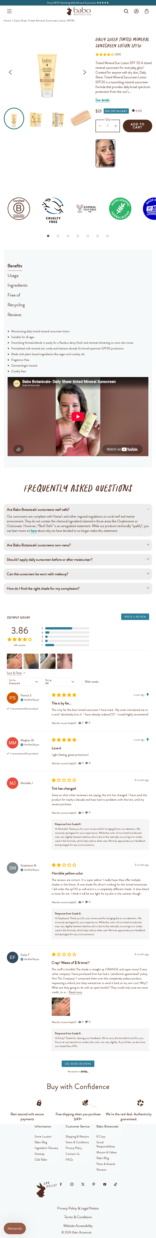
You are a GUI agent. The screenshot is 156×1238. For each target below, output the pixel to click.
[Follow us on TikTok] (115, 1184)
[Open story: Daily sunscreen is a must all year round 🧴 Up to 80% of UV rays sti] (105, 153)
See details (103, 100)
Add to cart (138, 126)
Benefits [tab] (15, 266)
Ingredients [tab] (18, 285)
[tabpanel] (78, 392)
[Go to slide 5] (87, 236)
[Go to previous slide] (10, 72)
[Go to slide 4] (78, 236)
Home (7, 20)
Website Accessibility (78, 1225)
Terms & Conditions (78, 1217)
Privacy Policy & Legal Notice (78, 1208)
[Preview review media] (14, 661)
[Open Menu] (9, 11)
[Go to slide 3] (68, 236)
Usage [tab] (13, 275)
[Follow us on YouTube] (104, 1184)
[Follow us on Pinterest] (93, 1184)
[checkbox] (96, 681)
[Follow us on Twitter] (82, 1184)
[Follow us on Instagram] (71, 1184)
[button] (14, 118)
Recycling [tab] (16, 305)
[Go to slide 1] (48, 236)
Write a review (135, 617)
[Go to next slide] (84, 72)
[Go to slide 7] (107, 236)
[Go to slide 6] (97, 236)
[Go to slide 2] (58, 236)
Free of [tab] (14, 295)
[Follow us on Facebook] (60, 1184)
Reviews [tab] (14, 314)
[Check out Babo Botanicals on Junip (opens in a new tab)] (84, 1071)
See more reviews (78, 1064)
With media (92, 681)
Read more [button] (75, 992)
